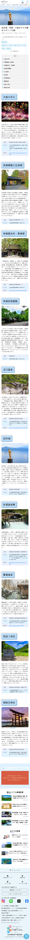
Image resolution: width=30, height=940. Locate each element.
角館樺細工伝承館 (9, 62)
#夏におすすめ (18, 45)
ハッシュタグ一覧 (22, 883)
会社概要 (12, 906)
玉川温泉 (6, 71)
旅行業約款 (4, 910)
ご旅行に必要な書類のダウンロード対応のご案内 (14, 915)
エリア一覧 (7, 883)
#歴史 (3, 48)
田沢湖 (6, 75)
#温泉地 (8, 48)
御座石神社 (7, 87)
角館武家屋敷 (7, 68)
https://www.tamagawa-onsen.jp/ (17, 427)
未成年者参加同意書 (21, 908)
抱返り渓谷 (7, 84)
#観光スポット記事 (7, 45)
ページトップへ (16, 870)
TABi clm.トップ (7, 877)
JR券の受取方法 (6, 918)
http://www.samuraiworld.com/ (17, 290)
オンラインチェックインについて (10, 922)
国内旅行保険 (5, 913)
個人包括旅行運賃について (15, 910)
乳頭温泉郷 (7, 78)
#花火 (24, 45)
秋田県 (5, 42)
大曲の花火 (7, 59)
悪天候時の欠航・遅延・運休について (11, 920)
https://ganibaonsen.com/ (15, 625)
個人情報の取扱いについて (8, 908)
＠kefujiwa (12, 727)
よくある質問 (5, 906)
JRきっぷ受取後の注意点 (17, 918)
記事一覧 (22, 877)
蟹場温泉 (6, 81)
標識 (16, 906)
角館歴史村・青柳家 (9, 65)
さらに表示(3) (14, 51)
